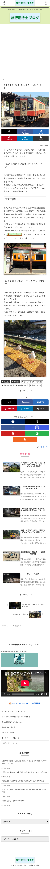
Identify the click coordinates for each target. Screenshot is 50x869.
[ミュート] (42, 694)
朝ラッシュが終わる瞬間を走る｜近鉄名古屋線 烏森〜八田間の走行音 (25, 790)
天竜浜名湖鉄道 (9, 385)
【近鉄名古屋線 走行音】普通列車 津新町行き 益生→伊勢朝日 (24, 772)
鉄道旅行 (17, 382)
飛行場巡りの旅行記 (9, 727)
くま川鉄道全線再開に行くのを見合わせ (16, 717)
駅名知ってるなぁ (8, 733)
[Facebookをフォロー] (13, 427)
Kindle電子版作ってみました (12, 722)
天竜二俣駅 (38, 382)
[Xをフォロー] (37, 421)
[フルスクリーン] (45, 694)
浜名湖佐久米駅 (23, 385)
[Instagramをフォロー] (37, 427)
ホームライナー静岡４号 (10, 738)
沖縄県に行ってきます (9, 743)
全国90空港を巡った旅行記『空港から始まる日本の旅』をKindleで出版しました (24, 762)
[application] (25, 683)
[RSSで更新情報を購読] (25, 439)
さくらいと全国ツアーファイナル (13, 711)
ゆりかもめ (27, 382)
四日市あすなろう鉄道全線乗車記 (13, 801)
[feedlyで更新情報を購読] (37, 433)
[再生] (4, 694)
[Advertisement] (25, 51)
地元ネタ (7, 382)
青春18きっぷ (36, 385)
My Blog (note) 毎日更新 (26, 703)
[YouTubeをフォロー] (13, 433)
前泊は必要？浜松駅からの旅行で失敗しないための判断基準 (23, 781)
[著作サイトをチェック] (13, 421)
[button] (41, 138)
